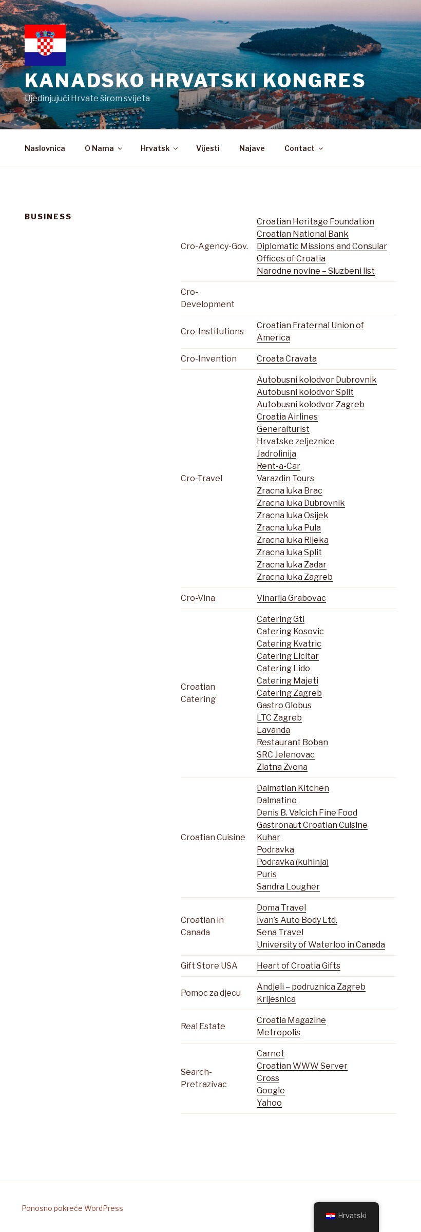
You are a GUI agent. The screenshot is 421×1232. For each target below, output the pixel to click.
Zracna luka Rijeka (293, 540)
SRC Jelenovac (286, 755)
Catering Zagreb (289, 693)
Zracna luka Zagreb (295, 577)
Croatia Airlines (287, 417)
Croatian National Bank (303, 234)
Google (271, 1090)
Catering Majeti (287, 681)
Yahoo (269, 1103)
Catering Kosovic (290, 631)
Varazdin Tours (285, 478)
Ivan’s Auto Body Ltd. (297, 920)
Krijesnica (276, 999)
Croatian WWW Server (302, 1066)
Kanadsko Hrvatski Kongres (196, 80)
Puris (267, 874)
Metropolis (278, 1032)
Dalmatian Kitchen (293, 788)
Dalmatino (277, 800)
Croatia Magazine (291, 1020)
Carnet (270, 1053)
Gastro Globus (284, 705)
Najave (252, 148)
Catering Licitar (288, 656)
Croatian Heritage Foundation (315, 221)
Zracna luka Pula (289, 528)
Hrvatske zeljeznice (296, 441)
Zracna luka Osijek (293, 515)
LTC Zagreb (279, 718)
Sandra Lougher (288, 887)
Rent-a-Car (278, 466)
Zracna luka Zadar (292, 565)
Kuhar (268, 837)
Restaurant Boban (292, 742)
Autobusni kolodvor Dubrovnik (317, 380)
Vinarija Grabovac (291, 598)
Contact (299, 148)
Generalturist (283, 429)
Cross (268, 1078)
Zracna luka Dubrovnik (301, 503)
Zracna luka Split (289, 552)
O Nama (99, 148)
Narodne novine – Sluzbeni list (316, 271)
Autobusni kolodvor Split (305, 392)
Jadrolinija (276, 454)
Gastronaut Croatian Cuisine (312, 825)
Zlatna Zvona (282, 767)
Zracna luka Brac (289, 491)
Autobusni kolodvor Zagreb (311, 404)
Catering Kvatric (289, 644)
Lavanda (273, 730)
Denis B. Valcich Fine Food (307, 813)
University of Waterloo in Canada (321, 945)
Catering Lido (283, 668)
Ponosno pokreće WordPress (72, 1208)
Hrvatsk (155, 148)
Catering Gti (280, 619)
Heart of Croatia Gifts (298, 966)
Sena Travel (280, 932)
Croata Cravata (287, 359)
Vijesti (208, 148)
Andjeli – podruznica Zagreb (311, 987)
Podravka (275, 850)
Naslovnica (45, 148)
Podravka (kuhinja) (293, 862)
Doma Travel (281, 908)
